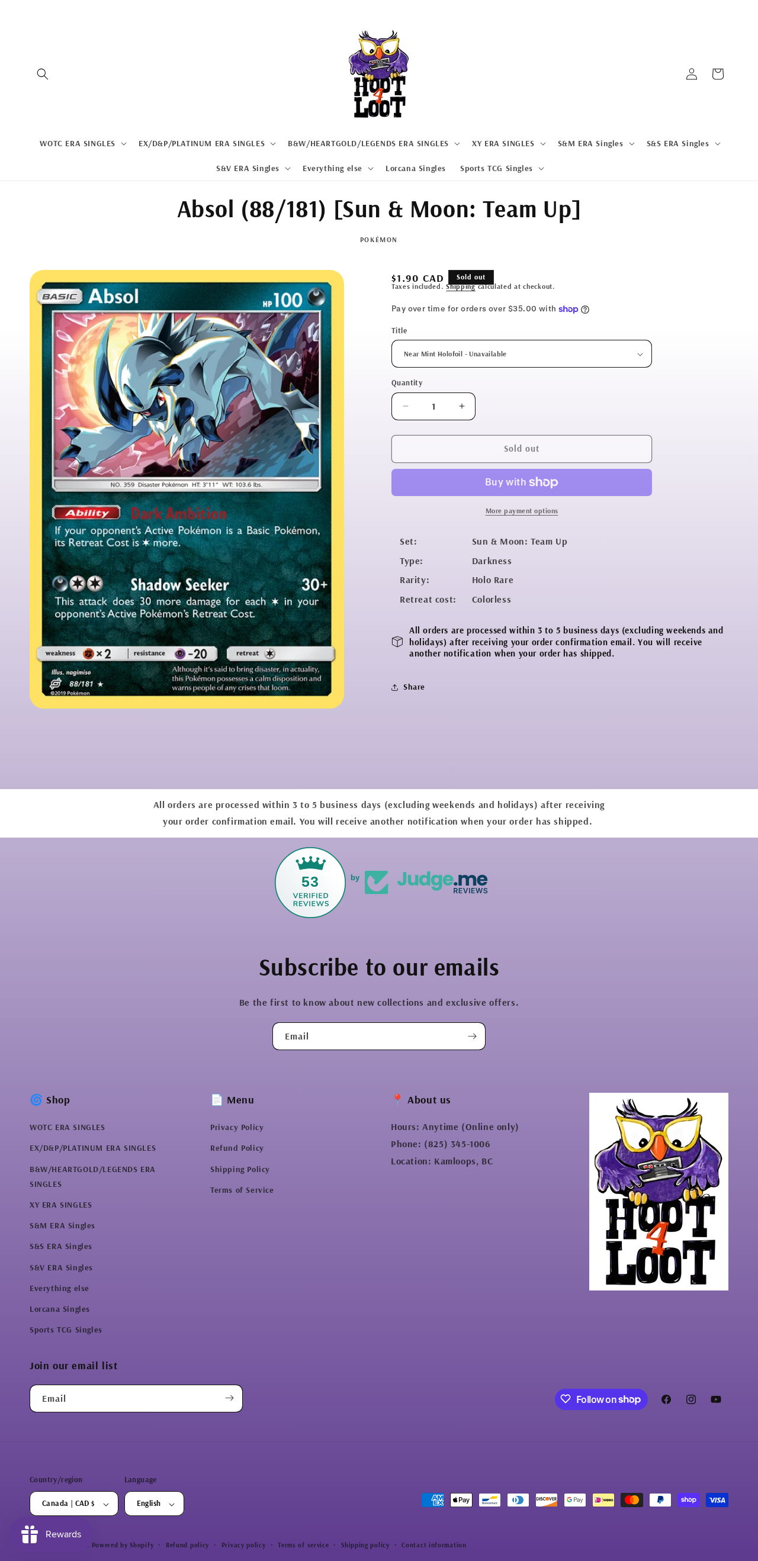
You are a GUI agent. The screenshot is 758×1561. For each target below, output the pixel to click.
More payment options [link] (522, 510)
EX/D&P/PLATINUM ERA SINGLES (93, 1148)
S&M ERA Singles (62, 1226)
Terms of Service (242, 1190)
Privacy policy (243, 1545)
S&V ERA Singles (61, 1267)
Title (399, 330)
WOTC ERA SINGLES (67, 1127)
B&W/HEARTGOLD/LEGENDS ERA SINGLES (93, 1176)
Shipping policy (365, 1545)
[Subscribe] (472, 1036)
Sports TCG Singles (66, 1330)
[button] (43, 74)
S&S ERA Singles (61, 1246)
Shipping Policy (240, 1169)
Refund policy (187, 1545)
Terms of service (303, 1545)
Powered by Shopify (123, 1545)
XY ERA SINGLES (61, 1205)
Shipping (461, 286)
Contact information (434, 1545)
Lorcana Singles (60, 1309)
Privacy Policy (237, 1127)
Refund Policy (237, 1148)
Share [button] (414, 686)
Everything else (59, 1288)
